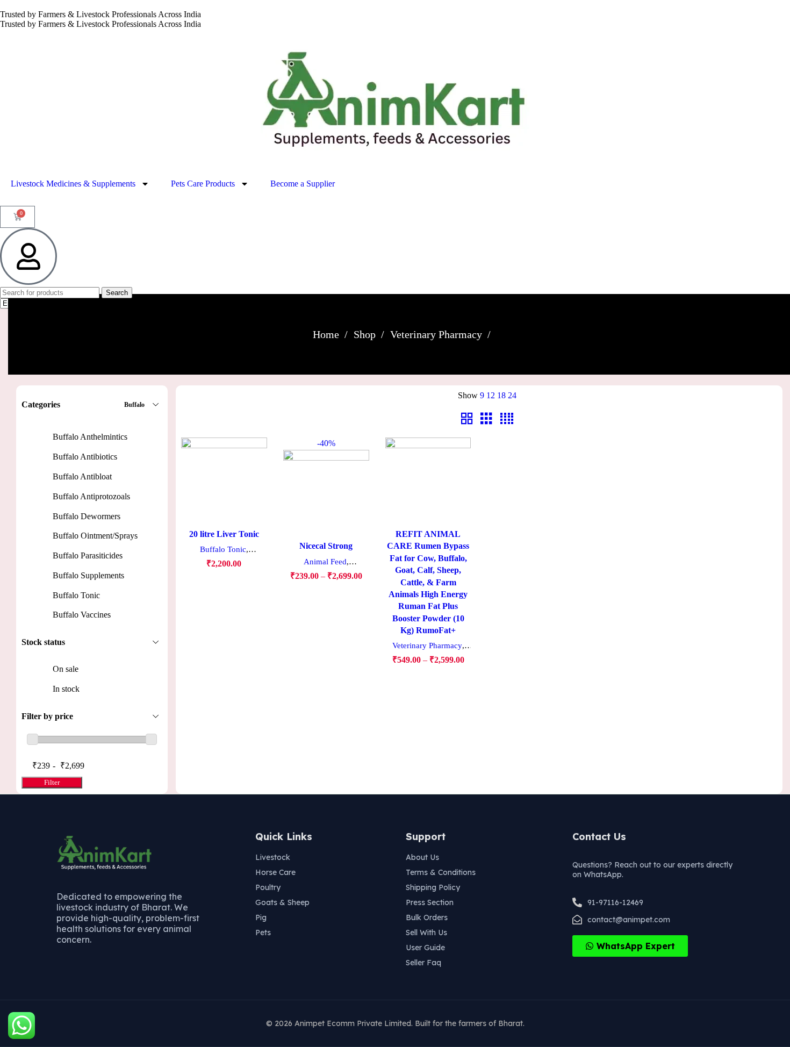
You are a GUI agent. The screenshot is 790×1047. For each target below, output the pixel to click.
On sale (65, 668)
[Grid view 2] (467, 419)
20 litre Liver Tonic (224, 534)
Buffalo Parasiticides (88, 555)
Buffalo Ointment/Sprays (95, 535)
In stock (66, 688)
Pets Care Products (203, 183)
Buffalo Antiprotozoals (91, 496)
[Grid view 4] (506, 419)
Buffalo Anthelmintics (90, 436)
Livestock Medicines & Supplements (73, 183)
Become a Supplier (302, 183)
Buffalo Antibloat (82, 476)
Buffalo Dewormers (86, 516)
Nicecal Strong (326, 545)
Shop (366, 334)
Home (327, 334)
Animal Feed (325, 561)
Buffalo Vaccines (82, 614)
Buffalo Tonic (76, 595)
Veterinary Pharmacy (437, 334)
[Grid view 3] (486, 419)
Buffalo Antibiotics (85, 456)
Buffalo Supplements (88, 575)
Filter (52, 782)
